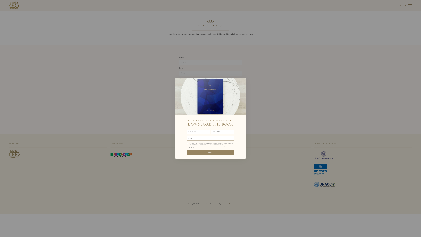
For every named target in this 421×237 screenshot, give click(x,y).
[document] (210, 118)
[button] (242, 81)
